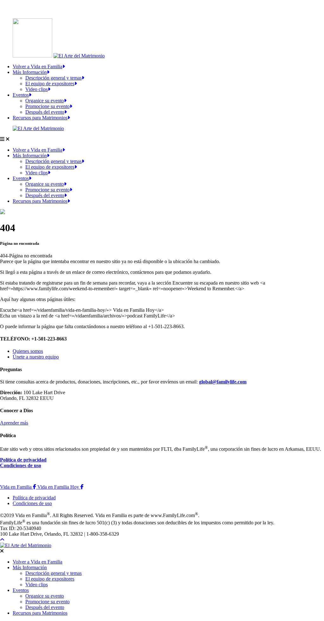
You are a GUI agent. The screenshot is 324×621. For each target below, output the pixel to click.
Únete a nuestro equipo (36, 356)
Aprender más (14, 422)
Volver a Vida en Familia (37, 66)
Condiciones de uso (20, 465)
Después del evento (44, 112)
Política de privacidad (23, 459)
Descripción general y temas (53, 78)
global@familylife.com (222, 381)
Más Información (30, 72)
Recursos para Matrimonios (40, 117)
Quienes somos (28, 351)
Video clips (36, 89)
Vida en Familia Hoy (60, 487)
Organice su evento (44, 100)
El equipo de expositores (49, 83)
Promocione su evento (47, 106)
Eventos (21, 95)
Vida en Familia (18, 487)
